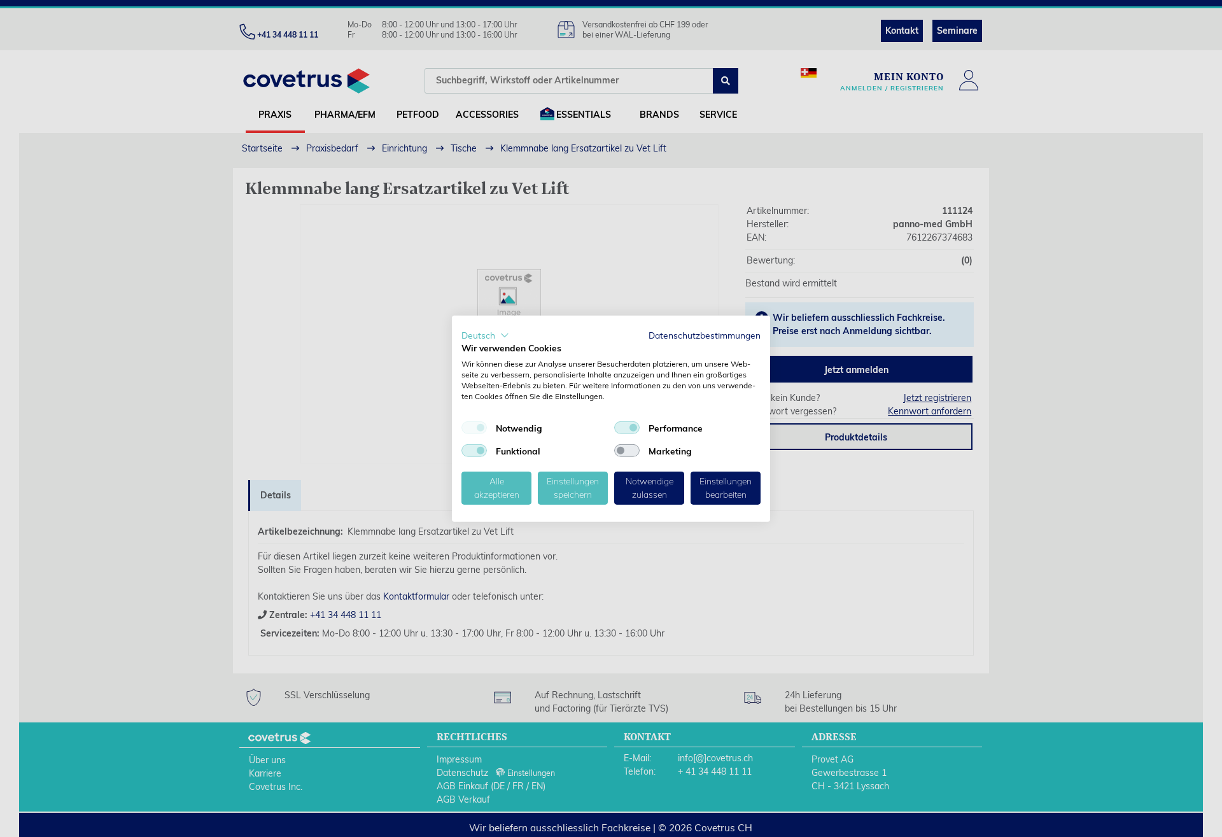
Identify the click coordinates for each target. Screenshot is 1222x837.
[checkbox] (474, 427)
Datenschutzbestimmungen (705, 334)
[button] (485, 334)
